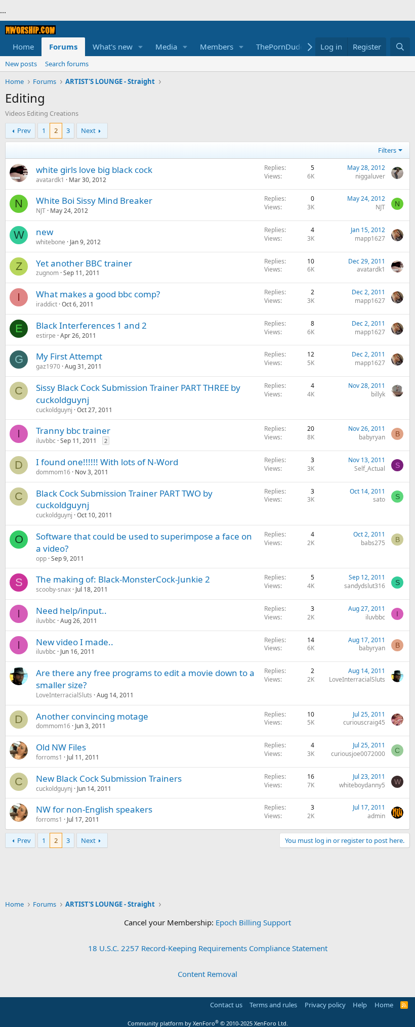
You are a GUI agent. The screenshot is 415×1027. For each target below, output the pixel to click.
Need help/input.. (71, 610)
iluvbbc (46, 440)
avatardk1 (50, 179)
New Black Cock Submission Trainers (109, 778)
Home (23, 46)
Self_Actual (369, 468)
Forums (63, 46)
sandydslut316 (364, 586)
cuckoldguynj (54, 410)
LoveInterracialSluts (64, 695)
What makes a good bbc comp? (98, 294)
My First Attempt (69, 356)
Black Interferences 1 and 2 (91, 325)
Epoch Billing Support (253, 922)
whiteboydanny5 (362, 785)
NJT (41, 210)
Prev (24, 130)
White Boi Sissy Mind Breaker (94, 200)
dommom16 (53, 472)
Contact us (226, 1004)
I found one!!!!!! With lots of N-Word (107, 462)
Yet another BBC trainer (84, 263)
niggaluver (370, 176)
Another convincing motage (92, 716)
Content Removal (207, 974)
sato (379, 499)
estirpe (46, 335)
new (44, 232)
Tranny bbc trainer (73, 430)
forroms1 (49, 757)
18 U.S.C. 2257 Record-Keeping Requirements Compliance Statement (207, 948)
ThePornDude (280, 46)
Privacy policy (325, 1004)
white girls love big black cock (94, 169)
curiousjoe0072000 (358, 753)
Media (166, 46)
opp (41, 558)
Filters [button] (387, 150)
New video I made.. (74, 642)
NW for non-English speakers (94, 809)
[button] (141, 46)
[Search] (400, 46)
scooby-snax (53, 589)
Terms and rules (273, 1004)
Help (360, 1004)
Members (216, 46)
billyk (378, 394)
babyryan (372, 437)
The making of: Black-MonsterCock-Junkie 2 (123, 579)
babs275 (373, 543)
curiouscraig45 (364, 722)
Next (88, 130)
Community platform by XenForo (208, 1023)
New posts (21, 63)
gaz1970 (48, 366)
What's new (113, 46)
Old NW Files (61, 747)
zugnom (47, 273)
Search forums (67, 63)
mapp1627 (370, 238)
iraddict (46, 304)
